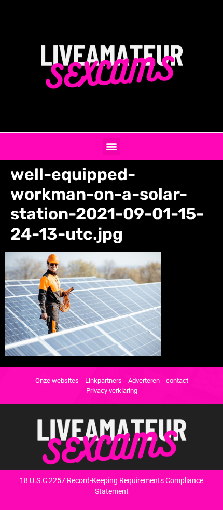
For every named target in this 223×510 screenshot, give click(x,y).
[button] (111, 146)
